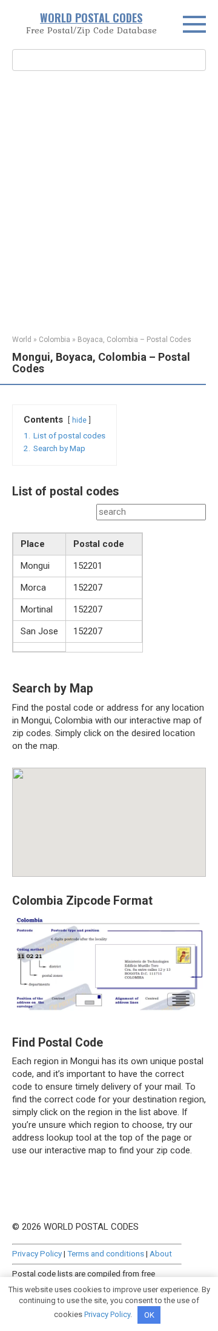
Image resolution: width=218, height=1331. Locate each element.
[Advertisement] (109, 201)
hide (79, 420)
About (161, 1253)
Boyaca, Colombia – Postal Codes (134, 339)
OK (149, 1314)
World (21, 339)
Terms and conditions (105, 1253)
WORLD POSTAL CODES (91, 17)
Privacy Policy (37, 1253)
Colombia (54, 339)
